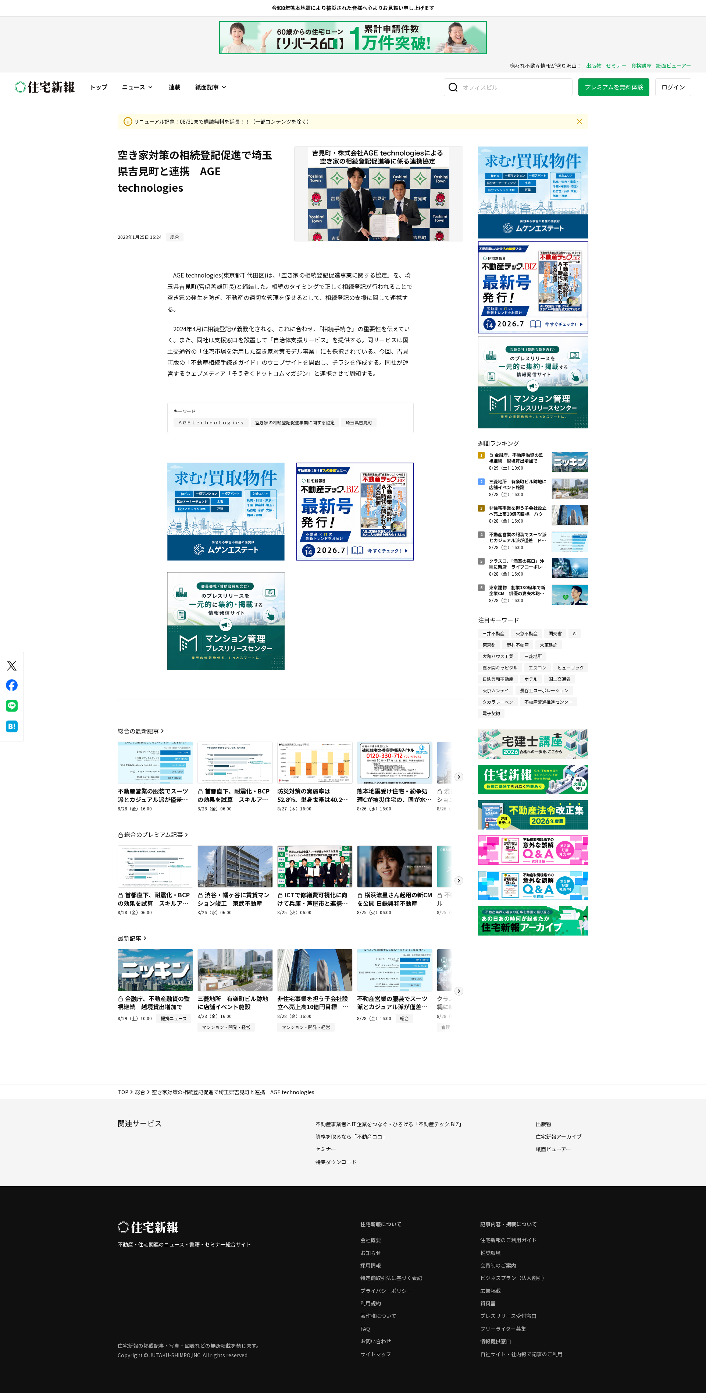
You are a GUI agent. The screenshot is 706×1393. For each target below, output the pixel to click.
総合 (140, 1092)
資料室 (488, 1303)
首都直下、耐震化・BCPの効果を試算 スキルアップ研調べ (233, 799)
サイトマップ (375, 1354)
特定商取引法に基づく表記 (391, 1277)
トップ (98, 87)
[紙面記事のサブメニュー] (224, 87)
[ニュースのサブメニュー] (150, 87)
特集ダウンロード (336, 1162)
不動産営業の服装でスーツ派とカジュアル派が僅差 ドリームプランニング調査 (153, 799)
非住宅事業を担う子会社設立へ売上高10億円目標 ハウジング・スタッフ (313, 1006)
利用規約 (370, 1303)
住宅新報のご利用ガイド (508, 1240)
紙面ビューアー (673, 65)
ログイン (673, 86)
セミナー (616, 65)
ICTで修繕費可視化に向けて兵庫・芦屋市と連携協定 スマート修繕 (312, 903)
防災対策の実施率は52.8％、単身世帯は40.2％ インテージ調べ (315, 799)
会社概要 (370, 1240)
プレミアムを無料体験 (614, 86)
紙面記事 (207, 87)
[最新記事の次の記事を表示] (458, 991)
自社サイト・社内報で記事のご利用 (521, 1354)
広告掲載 (490, 1290)
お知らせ (370, 1252)
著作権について (378, 1315)
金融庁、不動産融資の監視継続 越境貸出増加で (154, 1002)
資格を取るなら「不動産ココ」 (351, 1136)
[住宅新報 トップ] (45, 87)
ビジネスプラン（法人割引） (513, 1277)
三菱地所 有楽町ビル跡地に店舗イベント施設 (232, 1002)
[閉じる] (579, 121)
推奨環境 (490, 1252)
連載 (175, 87)
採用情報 (370, 1265)
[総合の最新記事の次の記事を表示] (458, 776)
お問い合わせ (375, 1341)
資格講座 (641, 65)
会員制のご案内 (498, 1265)
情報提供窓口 (495, 1341)
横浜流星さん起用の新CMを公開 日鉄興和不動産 (394, 898)
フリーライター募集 (503, 1328)
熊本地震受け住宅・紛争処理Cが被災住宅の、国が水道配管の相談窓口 (394, 799)
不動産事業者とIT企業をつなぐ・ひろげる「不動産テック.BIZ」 (389, 1124)
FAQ (365, 1328)
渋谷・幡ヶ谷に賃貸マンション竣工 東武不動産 (233, 898)
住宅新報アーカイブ (559, 1136)
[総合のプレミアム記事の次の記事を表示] (458, 880)
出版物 (594, 65)
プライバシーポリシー (386, 1290)
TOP (123, 1092)
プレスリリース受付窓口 (508, 1315)
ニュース (133, 87)
